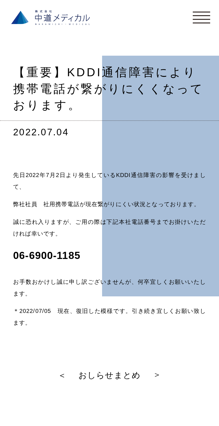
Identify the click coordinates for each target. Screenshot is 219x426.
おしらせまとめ (109, 375)
